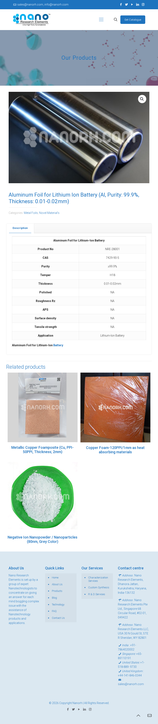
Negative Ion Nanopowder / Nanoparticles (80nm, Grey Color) (42, 539)
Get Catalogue (132, 19)
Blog (54, 597)
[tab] (20, 228)
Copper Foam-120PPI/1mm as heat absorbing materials (115, 449)
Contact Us (58, 617)
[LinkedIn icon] (137, 4)
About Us (57, 584)
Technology (58, 604)
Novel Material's (49, 213)
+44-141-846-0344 (130, 675)
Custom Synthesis (98, 587)
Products (57, 590)
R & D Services (96, 594)
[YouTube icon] (132, 4)
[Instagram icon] (143, 4)
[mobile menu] (101, 19)
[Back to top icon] (138, 715)
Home (55, 577)
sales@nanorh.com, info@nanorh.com (43, 4)
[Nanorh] (32, 19)
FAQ (54, 611)
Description (20, 228)
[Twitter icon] (126, 4)
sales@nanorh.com (131, 684)
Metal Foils (31, 213)
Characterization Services (98, 579)
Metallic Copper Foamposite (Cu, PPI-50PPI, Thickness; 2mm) (42, 449)
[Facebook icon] (121, 4)
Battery (58, 345)
